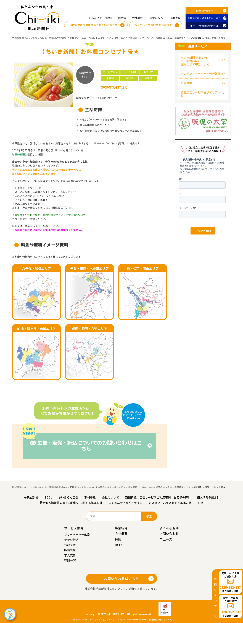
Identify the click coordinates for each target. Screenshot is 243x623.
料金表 (122, 18)
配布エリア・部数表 (101, 18)
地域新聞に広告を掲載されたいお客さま (93, 25)
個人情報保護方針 (208, 497)
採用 (118, 539)
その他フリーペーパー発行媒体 (201, 73)
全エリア (149, 72)
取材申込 (90, 497)
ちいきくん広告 (68, 497)
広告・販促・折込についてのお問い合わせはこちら (89, 445)
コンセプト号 (110, 72)
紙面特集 (186, 83)
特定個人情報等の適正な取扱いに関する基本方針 (71, 503)
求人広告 (70, 555)
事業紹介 (121, 528)
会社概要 (121, 533)
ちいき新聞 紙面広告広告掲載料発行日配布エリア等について (195, 60)
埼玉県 (129, 78)
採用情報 (175, 18)
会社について (110, 497)
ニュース (166, 539)
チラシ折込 (71, 539)
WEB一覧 (70, 560)
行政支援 (70, 545)
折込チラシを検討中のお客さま (153, 25)
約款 (200, 503)
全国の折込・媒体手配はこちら (204, 18)
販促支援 (70, 550)
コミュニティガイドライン (125, 503)
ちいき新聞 (129, 72)
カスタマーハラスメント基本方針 (170, 503)
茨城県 (148, 78)
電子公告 (29, 497)
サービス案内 (73, 528)
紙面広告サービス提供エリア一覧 (201, 94)
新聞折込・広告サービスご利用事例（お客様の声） (158, 497)
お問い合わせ (204, 11)
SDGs (48, 497)
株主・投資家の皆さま (204, 26)
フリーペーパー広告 (77, 534)
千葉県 (110, 78)
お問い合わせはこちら (121, 578)
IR (116, 544)
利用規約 (153, 619)
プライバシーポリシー (136, 619)
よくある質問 (169, 528)
